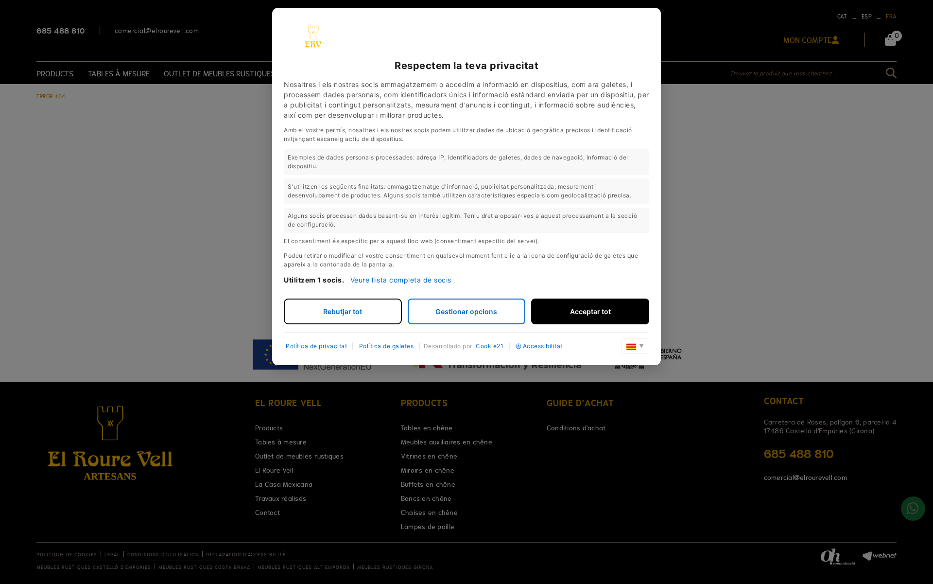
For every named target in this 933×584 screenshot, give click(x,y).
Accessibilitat (543, 346)
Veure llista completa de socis (400, 280)
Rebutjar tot (342, 311)
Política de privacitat (316, 346)
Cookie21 (489, 346)
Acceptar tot (590, 311)
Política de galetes (386, 346)
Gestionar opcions (466, 311)
